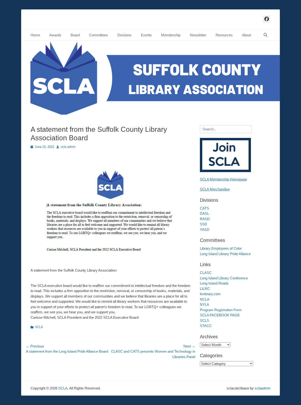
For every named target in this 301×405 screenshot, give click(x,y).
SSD (203, 224)
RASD (205, 219)
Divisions (124, 35)
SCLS (204, 320)
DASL (204, 213)
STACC (206, 326)
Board (75, 35)
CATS (204, 208)
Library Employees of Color (221, 248)
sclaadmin (262, 388)
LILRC (205, 289)
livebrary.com (210, 294)
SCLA (39, 327)
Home (35, 35)
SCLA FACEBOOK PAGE (220, 315)
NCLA (204, 299)
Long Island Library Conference (224, 278)
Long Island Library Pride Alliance (225, 254)
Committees (98, 35)
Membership (170, 35)
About (246, 35)
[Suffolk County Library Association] (150, 114)
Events (146, 35)
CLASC (206, 273)
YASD (204, 229)
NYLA (204, 304)
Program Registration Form (221, 310)
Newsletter (198, 35)
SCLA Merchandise (215, 189)
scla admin (68, 147)
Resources (224, 35)
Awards (55, 35)
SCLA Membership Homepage (223, 179)
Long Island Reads (214, 283)
